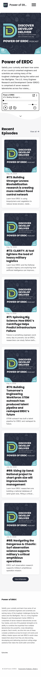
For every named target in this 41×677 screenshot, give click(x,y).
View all (33, 131)
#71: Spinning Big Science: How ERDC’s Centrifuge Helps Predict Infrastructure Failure (21, 324)
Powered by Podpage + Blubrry (28, 669)
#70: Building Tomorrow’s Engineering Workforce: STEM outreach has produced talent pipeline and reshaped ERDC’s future (17, 400)
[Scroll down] (20, 115)
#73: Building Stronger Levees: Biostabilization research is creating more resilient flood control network (20, 186)
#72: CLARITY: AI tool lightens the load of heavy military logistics (20, 256)
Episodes (5, 652)
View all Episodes (20, 579)
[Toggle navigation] (34, 5)
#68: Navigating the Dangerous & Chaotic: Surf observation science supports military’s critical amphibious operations (21, 551)
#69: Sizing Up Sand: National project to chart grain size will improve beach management (20, 477)
